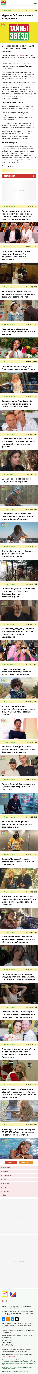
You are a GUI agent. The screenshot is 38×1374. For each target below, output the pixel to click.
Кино (4, 1179)
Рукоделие (6, 1191)
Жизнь (5, 1187)
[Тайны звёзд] (2, 10)
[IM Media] (13, 1294)
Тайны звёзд (3, 2)
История (6, 1183)
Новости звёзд (10, 207)
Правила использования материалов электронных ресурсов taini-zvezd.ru (17, 1368)
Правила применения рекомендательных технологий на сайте (18, 1364)
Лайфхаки (6, 1168)
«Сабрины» (19, 55)
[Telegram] (12, 1319)
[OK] (8, 1319)
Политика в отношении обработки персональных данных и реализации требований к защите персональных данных (19, 1360)
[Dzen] (17, 1319)
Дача (4, 1195)
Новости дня (9, 624)
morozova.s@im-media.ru (9, 1356)
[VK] (3, 1319)
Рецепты (6, 1171)
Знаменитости (8, 1175)
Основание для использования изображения (15, 1371)
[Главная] (5, 1294)
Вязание (8, 10)
